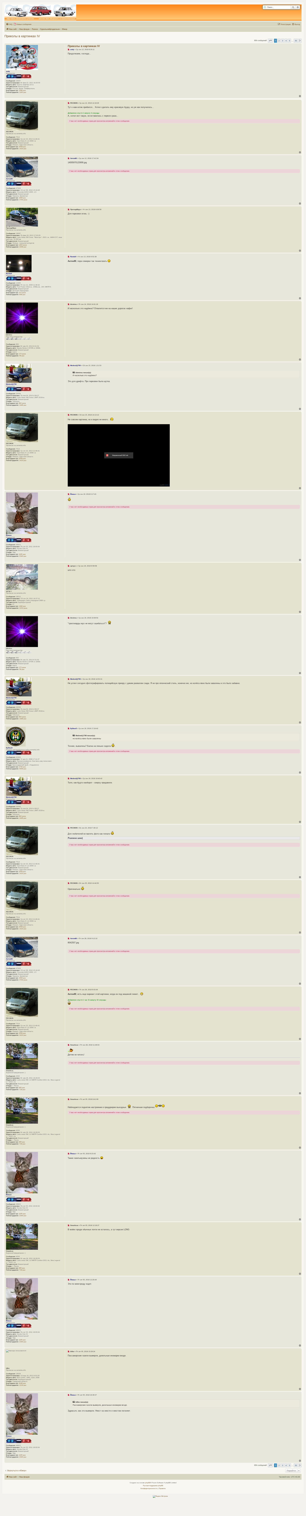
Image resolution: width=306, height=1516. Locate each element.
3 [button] (282, 40)
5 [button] (289, 40)
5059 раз (22, 769)
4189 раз (22, 1383)
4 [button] (286, 40)
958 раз (22, 294)
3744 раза (23, 200)
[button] (270, 41)
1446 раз (22, 405)
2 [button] (279, 40)
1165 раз (22, 92)
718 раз (22, 1089)
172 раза (22, 354)
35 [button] (296, 40)
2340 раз (22, 556)
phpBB (147, 1483)
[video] (167, 485)
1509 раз (22, 198)
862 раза (22, 403)
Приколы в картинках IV (22, 36)
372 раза (22, 292)
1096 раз (22, 90)
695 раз (22, 1087)
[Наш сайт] (40, 12)
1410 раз (22, 148)
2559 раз (22, 147)
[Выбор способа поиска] (264, 7)
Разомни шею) (75, 838)
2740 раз (22, 767)
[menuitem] (9, 24)
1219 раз (22, 1385)
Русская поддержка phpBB (153, 1485)
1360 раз (22, 606)
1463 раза (23, 245)
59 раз (21, 356)
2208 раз (22, 247)
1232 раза (23, 608)
